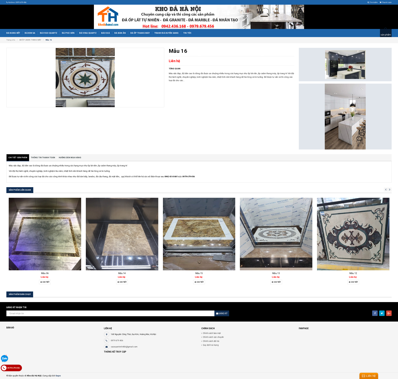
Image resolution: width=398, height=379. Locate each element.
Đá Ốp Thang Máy (140, 33)
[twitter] (382, 313)
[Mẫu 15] (126, 234)
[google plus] (389, 313)
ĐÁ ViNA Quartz (88, 33)
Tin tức (187, 33)
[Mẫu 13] (203, 234)
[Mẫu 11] (358, 234)
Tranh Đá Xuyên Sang (166, 33)
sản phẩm (386, 34)
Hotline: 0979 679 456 (17, 2)
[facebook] (375, 313)
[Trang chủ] (199, 17)
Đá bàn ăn (120, 33)
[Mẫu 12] (281, 234)
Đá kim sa (30, 33)
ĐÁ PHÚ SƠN (68, 33)
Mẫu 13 (203, 273)
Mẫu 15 (126, 273)
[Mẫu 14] (49, 234)
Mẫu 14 (49, 273)
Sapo (58, 375)
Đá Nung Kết (13, 33)
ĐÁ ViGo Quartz (48, 33)
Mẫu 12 (280, 273)
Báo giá (105, 33)
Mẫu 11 (357, 273)
